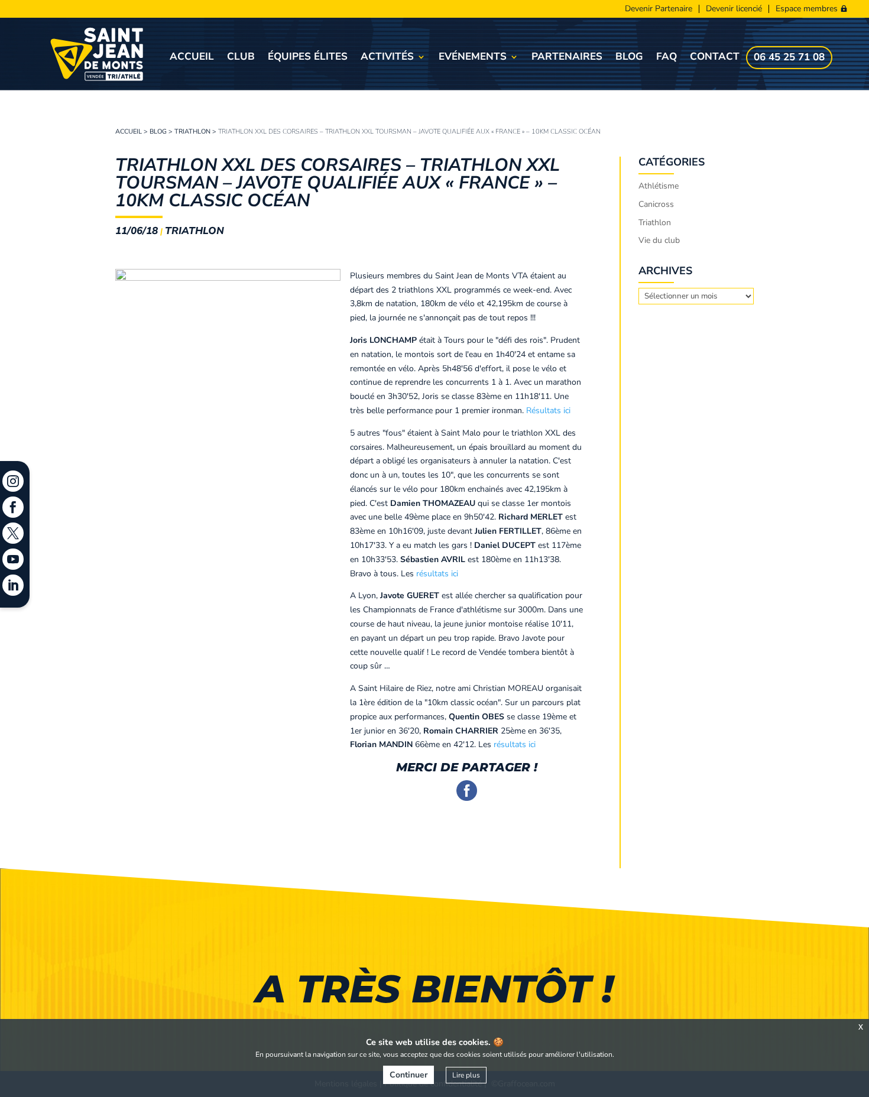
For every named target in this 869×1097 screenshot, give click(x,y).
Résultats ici (548, 410)
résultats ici (437, 573)
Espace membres (807, 9)
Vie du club (659, 240)
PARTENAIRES (566, 58)
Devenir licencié (734, 9)
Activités (387, 58)
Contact (715, 58)
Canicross (656, 204)
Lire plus (466, 1075)
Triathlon (192, 131)
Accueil (192, 58)
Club (241, 58)
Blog (629, 58)
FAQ (666, 58)
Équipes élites (308, 58)
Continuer (408, 1074)
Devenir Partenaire (658, 9)
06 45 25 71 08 (789, 58)
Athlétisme (658, 186)
